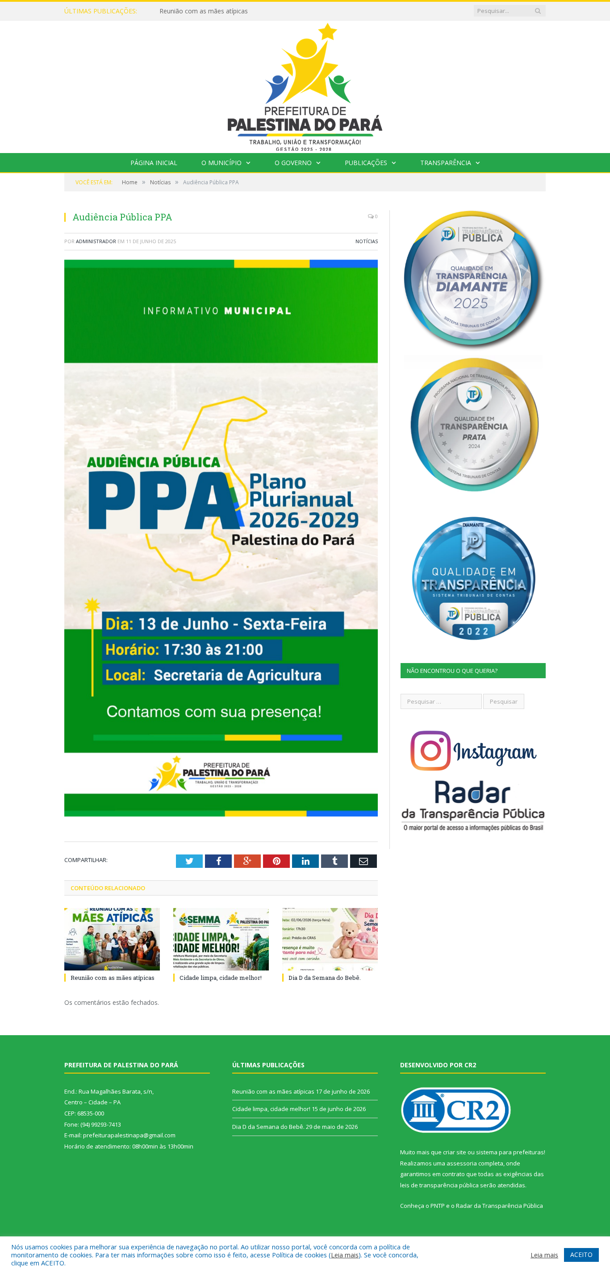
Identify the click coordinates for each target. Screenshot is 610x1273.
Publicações (366, 162)
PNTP (437, 1206)
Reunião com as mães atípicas (113, 978)
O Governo (293, 162)
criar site (454, 1152)
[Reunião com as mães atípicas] (112, 939)
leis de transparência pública (439, 1185)
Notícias (366, 241)
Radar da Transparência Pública (499, 1206)
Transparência (445, 162)
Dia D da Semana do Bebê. (324, 978)
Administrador (96, 241)
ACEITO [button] (581, 1254)
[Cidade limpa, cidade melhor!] (221, 939)
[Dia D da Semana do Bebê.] (330, 939)
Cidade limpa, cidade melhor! (200, 11)
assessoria (462, 1163)
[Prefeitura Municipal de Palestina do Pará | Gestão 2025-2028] (305, 84)
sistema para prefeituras (510, 1152)
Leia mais (345, 1255)
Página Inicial (153, 162)
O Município (221, 162)
